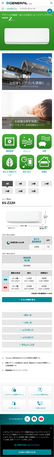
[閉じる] (51, 428)
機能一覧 (28, 315)
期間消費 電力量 (27, 258)
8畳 (20, 183)
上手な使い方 (27, 329)
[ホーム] (3, 8)
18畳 (7, 191)
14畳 (47, 183)
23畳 (34, 191)
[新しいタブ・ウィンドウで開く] (27, 417)
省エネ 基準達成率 (36, 240)
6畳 (7, 183)
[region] (27, 440)
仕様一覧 (28, 322)
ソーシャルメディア (16, 419)
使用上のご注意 (27, 344)
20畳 (20, 191)
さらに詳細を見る (28, 299)
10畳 (34, 183)
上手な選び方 (27, 337)
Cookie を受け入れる (27, 452)
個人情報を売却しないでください (27, 445)
